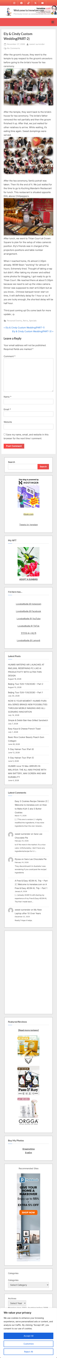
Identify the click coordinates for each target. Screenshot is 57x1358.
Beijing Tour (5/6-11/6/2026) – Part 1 (25, 692)
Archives (12, 1298)
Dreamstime (29, 1149)
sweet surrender (37, 44)
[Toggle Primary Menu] (53, 22)
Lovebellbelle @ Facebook (28, 611)
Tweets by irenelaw (28, 524)
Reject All (28, 1351)
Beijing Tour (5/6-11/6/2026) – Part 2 (25, 684)
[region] (28, 1333)
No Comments (13, 48)
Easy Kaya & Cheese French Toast (24, 728)
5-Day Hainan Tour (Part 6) (21, 749)
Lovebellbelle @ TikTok (28, 626)
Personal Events (14, 321)
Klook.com (28, 514)
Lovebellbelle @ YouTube (28, 618)
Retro (25, 321)
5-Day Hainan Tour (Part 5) (21, 757)
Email (7, 409)
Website (8, 422)
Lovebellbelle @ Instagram (28, 604)
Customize (29, 1343)
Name (7, 396)
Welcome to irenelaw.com (29, 10)
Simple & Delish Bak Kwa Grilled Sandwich (28, 720)
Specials (33, 321)
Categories (13, 1280)
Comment (9, 356)
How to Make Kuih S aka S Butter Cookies (31, 809)
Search (11, 462)
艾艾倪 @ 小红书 (28, 633)
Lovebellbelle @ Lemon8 (28, 640)
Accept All (28, 1336)
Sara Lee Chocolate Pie (35, 859)
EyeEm (28, 1152)
